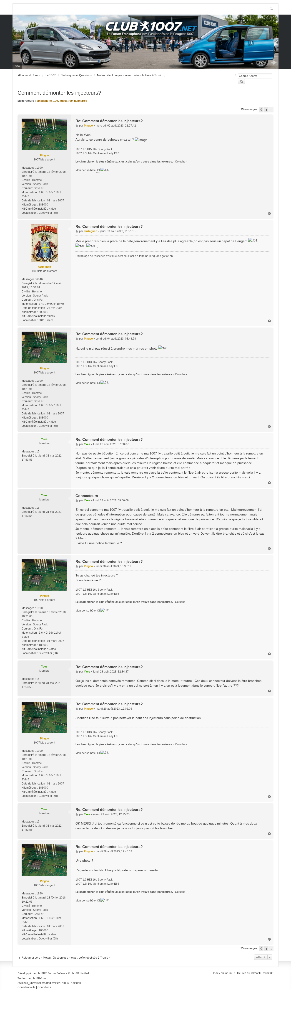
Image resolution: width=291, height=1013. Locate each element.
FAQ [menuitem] (17, 65)
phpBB (41, 973)
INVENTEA (62, 983)
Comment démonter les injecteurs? (59, 93)
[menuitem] (26, 987)
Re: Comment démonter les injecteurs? (109, 121)
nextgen (76, 983)
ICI (98, 170)
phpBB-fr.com (40, 978)
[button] (261, 109)
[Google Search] (241, 81)
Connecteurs (86, 496)
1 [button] (266, 110)
